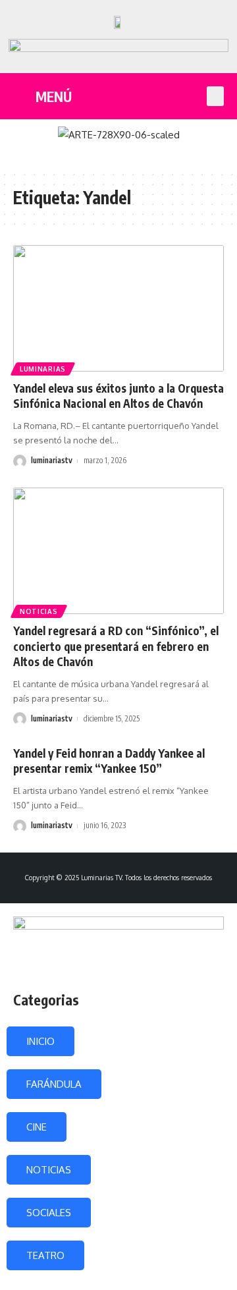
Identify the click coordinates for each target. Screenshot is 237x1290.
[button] (215, 96)
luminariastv (51, 460)
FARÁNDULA (54, 1084)
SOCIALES (48, 1212)
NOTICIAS (48, 1170)
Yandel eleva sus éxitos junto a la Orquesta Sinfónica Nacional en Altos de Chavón (118, 396)
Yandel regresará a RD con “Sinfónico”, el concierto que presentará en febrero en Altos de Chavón (116, 646)
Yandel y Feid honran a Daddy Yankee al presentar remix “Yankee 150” (109, 761)
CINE (36, 1127)
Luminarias (43, 369)
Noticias (39, 611)
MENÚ (54, 96)
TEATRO (45, 1255)
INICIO (40, 1041)
